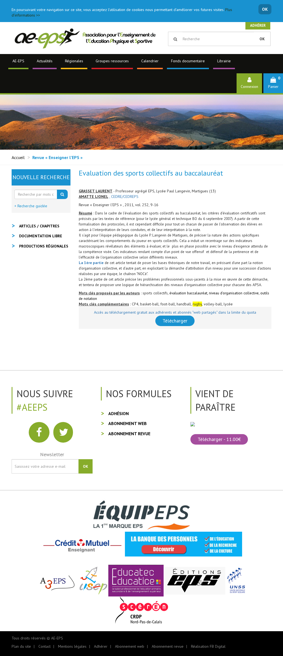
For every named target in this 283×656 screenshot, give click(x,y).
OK (265, 9)
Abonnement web (127, 423)
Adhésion (118, 413)
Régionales (74, 60)
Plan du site (21, 646)
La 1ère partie (91, 262)
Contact (44, 646)
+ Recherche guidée (30, 205)
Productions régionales (43, 246)
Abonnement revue (129, 433)
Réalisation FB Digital (208, 646)
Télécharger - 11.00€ (219, 439)
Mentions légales (72, 646)
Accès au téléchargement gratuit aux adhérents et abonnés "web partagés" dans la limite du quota (175, 312)
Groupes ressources (112, 60)
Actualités (45, 60)
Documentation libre (40, 235)
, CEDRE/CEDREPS (123, 196)
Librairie (224, 60)
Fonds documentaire (188, 60)
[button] (273, 83)
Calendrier (150, 60)
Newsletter (52, 454)
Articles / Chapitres (39, 226)
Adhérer (258, 25)
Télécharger (175, 321)
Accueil (18, 157)
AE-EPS (18, 60)
